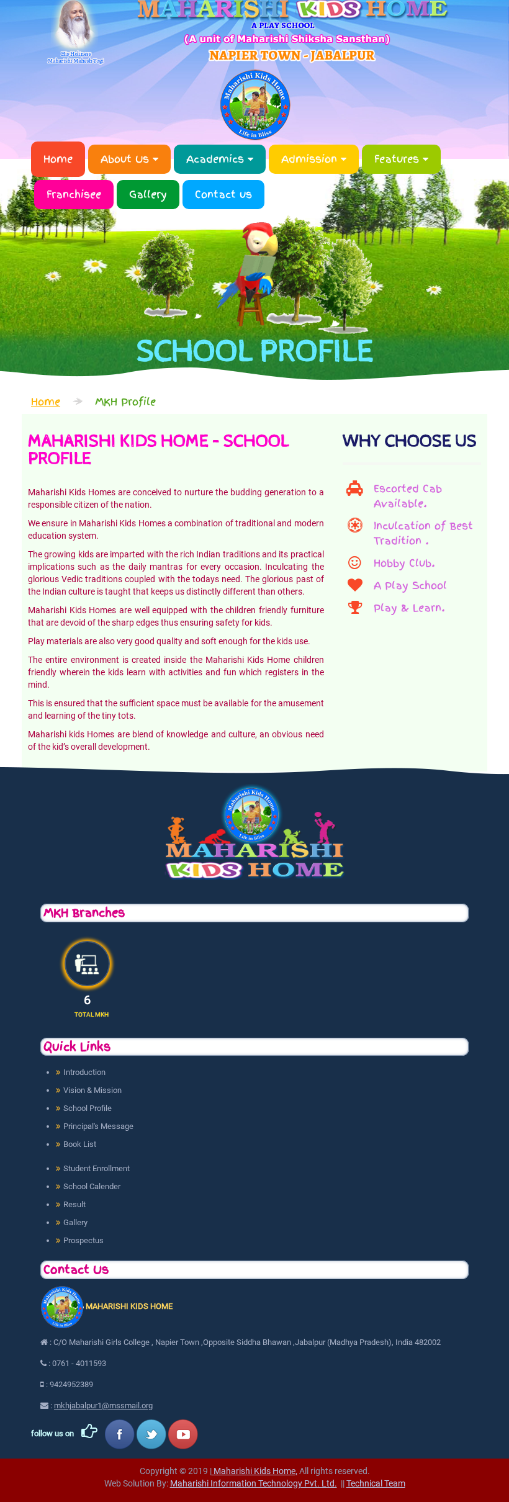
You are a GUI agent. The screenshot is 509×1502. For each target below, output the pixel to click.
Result (74, 1204)
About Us (127, 158)
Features (398, 158)
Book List (79, 1144)
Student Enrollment (96, 1168)
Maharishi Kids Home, (254, 1471)
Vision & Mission (92, 1090)
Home (58, 158)
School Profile (87, 1108)
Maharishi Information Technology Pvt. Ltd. (253, 1483)
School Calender (91, 1186)
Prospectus (83, 1240)
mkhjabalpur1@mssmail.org (103, 1405)
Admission (311, 158)
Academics (217, 158)
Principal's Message (98, 1126)
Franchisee (74, 194)
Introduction (84, 1072)
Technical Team (375, 1483)
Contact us (223, 194)
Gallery (148, 194)
